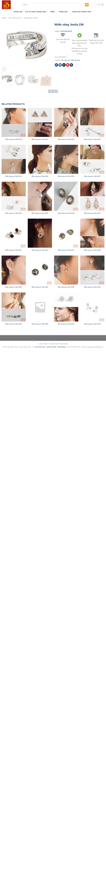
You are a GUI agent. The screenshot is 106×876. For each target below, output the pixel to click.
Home (4, 18)
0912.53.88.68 (51, 347)
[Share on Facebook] (56, 65)
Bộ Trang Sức (15, 18)
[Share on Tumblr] (71, 65)
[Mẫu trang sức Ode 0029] (14, 270)
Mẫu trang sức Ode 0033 (66, 176)
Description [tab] (53, 92)
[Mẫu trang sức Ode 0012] (92, 196)
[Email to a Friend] (64, 65)
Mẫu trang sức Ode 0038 (92, 250)
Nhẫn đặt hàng (31, 18)
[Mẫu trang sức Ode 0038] (92, 233)
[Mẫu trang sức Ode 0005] (40, 307)
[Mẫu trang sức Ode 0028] (40, 159)
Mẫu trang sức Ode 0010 (13, 176)
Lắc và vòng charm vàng (35, 12)
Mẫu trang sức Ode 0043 (13, 139)
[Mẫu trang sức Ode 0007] (92, 159)
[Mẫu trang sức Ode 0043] (14, 122)
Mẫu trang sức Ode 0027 (40, 250)
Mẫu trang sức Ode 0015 (66, 213)
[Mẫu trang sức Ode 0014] (40, 122)
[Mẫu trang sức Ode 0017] (14, 233)
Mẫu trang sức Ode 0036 (66, 287)
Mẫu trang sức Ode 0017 (13, 250)
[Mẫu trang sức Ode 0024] (92, 307)
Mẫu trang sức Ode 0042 (13, 324)
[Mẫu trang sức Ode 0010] (14, 159)
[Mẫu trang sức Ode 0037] (92, 122)
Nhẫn (52, 12)
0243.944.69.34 (66, 31)
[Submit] (87, 5)
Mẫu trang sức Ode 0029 (13, 287)
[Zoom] (4, 69)
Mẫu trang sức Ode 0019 (66, 324)
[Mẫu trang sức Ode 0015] (66, 196)
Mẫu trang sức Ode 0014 (40, 139)
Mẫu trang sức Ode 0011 (66, 250)
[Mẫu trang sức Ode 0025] (40, 270)
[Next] (48, 47)
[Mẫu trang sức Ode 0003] (40, 196)
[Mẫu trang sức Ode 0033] (66, 159)
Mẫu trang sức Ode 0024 (92, 324)
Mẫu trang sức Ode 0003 (40, 213)
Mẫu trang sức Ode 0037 (92, 139)
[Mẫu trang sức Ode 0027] (40, 233)
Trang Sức (63, 12)
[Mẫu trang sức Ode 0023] (14, 196)
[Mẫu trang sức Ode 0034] (92, 270)
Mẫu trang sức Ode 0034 (92, 287)
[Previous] (5, 47)
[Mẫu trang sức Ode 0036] (66, 270)
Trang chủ (17, 12)
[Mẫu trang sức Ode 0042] (14, 307)
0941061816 (62, 347)
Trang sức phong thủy (81, 12)
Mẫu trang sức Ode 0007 (92, 176)
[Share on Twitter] (60, 65)
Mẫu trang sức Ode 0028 (40, 176)
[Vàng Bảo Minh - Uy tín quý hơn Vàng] (10, 4)
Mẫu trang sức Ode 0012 (92, 213)
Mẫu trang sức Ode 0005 (40, 324)
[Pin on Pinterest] (67, 65)
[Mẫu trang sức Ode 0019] (66, 307)
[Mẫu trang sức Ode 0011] (66, 233)
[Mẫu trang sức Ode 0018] (66, 122)
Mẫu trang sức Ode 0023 (13, 213)
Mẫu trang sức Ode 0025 (40, 287)
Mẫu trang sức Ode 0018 (66, 139)
